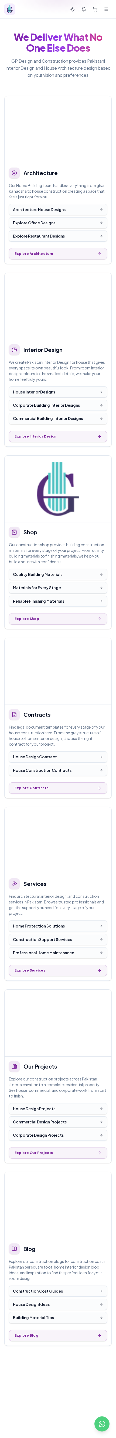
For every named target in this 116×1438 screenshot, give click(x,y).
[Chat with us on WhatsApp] (102, 1424)
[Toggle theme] (72, 9)
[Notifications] (83, 9)
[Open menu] (106, 9)
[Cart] (95, 9)
